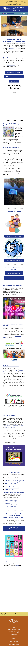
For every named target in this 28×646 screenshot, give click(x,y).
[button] (3, 26)
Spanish (9, 425)
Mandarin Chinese (10, 427)
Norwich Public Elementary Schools (13, 482)
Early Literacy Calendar (11, 366)
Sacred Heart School (10, 486)
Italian (17, 425)
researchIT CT (8, 324)
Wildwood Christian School (11, 489)
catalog (17, 565)
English (5, 13)
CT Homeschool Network (11, 500)
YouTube (12, 285)
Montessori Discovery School (12, 485)
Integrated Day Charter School (12, 483)
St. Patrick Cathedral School (12, 488)
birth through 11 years (13, 48)
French (13, 425)
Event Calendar (11, 65)
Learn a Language (9, 415)
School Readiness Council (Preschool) (14, 480)
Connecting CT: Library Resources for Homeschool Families (14, 505)
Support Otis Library (14, 644)
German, (21, 425)
